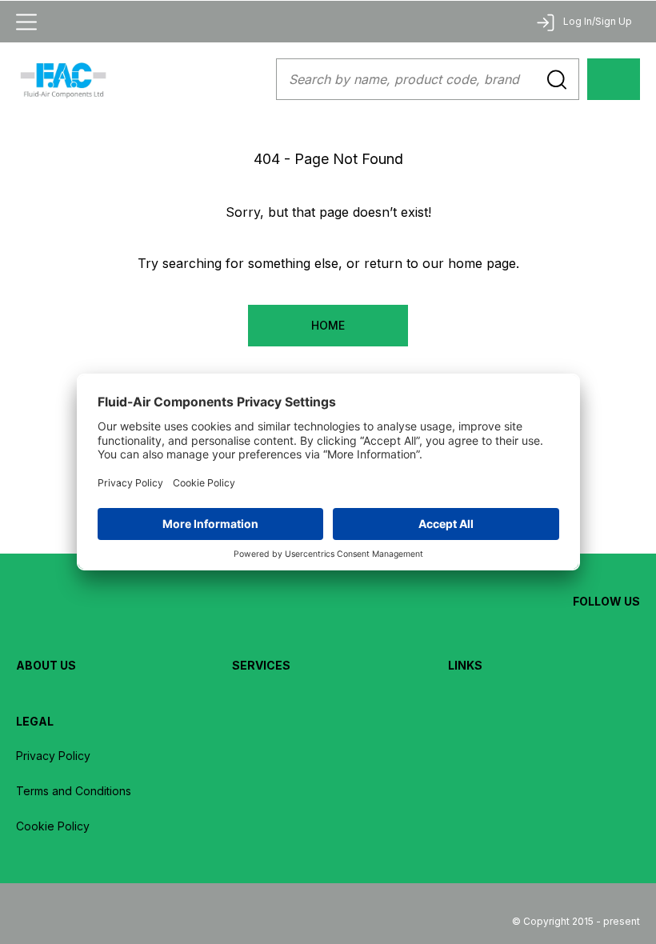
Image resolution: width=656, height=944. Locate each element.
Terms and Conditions (73, 791)
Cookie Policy (53, 826)
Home (328, 325)
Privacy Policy (53, 755)
